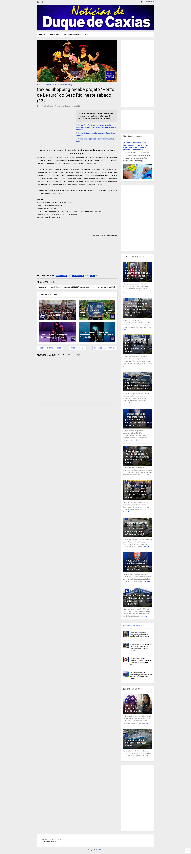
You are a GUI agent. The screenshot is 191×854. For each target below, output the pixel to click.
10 (127, 590)
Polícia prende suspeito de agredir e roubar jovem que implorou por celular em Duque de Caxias (137, 309)
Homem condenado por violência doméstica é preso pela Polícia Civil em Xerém (139, 634)
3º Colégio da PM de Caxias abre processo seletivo (135, 743)
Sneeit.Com (99, 850)
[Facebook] (38, 2)
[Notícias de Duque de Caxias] (95, 29)
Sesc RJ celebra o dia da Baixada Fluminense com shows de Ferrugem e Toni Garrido (96, 334)
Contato (87, 34)
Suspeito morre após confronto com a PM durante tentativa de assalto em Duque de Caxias (135, 491)
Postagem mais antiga (105, 348)
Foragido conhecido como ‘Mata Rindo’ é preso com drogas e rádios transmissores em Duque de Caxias (137, 420)
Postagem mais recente (50, 348)
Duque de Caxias (50, 85)
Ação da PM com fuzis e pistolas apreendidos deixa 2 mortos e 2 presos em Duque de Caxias (137, 345)
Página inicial (78, 348)
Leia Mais (128, 366)
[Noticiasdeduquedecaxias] (45, 2)
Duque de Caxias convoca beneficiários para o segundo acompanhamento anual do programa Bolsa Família (135, 146)
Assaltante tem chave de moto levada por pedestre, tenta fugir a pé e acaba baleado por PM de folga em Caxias (137, 273)
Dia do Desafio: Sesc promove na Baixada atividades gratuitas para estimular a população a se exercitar (96, 127)
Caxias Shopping (66, 85)
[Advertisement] (55, 125)
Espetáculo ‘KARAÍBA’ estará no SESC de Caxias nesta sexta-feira (56, 336)
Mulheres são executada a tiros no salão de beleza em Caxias (137, 708)
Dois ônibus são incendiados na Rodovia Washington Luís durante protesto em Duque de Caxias (137, 457)
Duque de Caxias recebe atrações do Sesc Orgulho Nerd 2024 (56, 314)
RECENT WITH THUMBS (133, 625)
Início (43, 34)
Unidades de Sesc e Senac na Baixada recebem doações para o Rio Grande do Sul (96, 312)
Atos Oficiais (54, 34)
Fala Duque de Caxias (71, 34)
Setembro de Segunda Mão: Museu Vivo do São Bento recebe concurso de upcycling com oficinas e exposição (137, 529)
